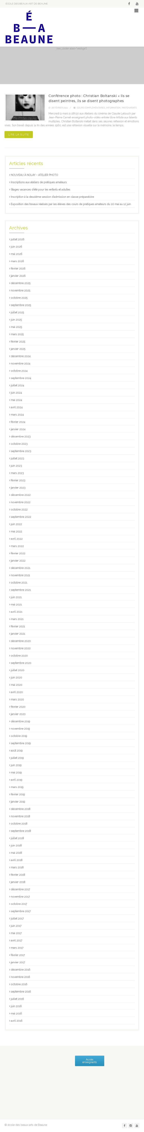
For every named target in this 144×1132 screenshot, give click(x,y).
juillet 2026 (17, 239)
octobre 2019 (19, 735)
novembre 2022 (20, 502)
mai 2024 (16, 399)
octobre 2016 (19, 984)
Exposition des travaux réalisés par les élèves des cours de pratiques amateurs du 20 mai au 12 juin (71, 204)
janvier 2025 (18, 348)
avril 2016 (16, 1020)
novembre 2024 (20, 363)
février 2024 (18, 421)
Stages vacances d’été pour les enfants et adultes (40, 189)
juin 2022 (16, 524)
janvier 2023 (18, 487)
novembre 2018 (20, 816)
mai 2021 (16, 604)
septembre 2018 (21, 830)
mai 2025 (16, 326)
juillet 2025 (17, 312)
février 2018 (18, 874)
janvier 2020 (18, 714)
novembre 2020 (21, 648)
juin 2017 (16, 925)
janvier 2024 (18, 429)
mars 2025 (17, 334)
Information (113, 108)
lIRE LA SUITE (18, 134)
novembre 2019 (20, 728)
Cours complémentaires (91, 108)
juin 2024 (16, 392)
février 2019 (18, 794)
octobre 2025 (19, 297)
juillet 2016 (17, 998)
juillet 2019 (17, 757)
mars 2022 (17, 546)
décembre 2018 (20, 808)
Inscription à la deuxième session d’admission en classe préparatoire (52, 196)
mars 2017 (17, 947)
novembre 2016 (20, 976)
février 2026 (18, 268)
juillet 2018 (17, 838)
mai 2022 (16, 531)
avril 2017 (16, 940)
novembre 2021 (20, 575)
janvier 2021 (18, 633)
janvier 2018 (18, 882)
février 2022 (18, 553)
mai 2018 (16, 852)
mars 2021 (17, 619)
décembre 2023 (21, 436)
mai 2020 (16, 684)
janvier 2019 (18, 801)
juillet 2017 (17, 918)
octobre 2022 (19, 509)
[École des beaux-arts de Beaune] (29, 27)
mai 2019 (16, 772)
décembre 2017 (20, 889)
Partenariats (129, 108)
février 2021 (18, 626)
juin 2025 (16, 319)
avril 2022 (17, 538)
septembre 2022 (21, 516)
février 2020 (18, 706)
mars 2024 (17, 414)
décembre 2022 (21, 494)
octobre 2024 (19, 370)
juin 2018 (16, 845)
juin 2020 (16, 677)
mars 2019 (17, 787)
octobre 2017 (19, 903)
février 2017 (18, 955)
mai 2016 (16, 1013)
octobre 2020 (19, 655)
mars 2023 (17, 473)
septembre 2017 (21, 911)
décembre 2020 (21, 641)
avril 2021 (16, 611)
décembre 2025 (20, 283)
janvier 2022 (18, 560)
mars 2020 (17, 699)
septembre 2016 (21, 991)
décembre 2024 (21, 356)
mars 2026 (17, 261)
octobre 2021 (19, 582)
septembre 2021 (21, 589)
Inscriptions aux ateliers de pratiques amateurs (39, 182)
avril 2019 (16, 779)
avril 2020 (17, 692)
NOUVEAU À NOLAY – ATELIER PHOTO (34, 174)
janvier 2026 (18, 275)
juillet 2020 (17, 670)
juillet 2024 (17, 385)
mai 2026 (16, 253)
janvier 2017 (18, 962)
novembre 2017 (20, 896)
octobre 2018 (19, 823)
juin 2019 (16, 765)
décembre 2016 (20, 969)
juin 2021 (16, 597)
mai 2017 (16, 933)
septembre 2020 (21, 662)
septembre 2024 (21, 378)
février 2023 (18, 480)
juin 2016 (16, 1006)
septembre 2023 (21, 451)
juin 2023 (16, 465)
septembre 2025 (21, 305)
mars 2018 (17, 867)
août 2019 (17, 750)
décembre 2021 (20, 567)
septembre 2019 (21, 743)
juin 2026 (16, 246)
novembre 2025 (20, 290)
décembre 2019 (20, 721)
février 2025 (18, 341)
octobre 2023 (19, 443)
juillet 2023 (17, 458)
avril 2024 (17, 407)
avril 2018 (16, 860)
